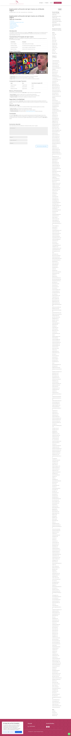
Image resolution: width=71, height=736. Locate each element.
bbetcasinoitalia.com (55, 118)
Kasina (53, 363)
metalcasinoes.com (55, 415)
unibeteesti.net (54, 651)
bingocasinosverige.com (56, 165)
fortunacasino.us (55, 285)
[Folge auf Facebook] (47, 727)
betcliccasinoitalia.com (56, 134)
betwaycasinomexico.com (56, 152)
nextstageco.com (55, 473)
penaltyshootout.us (55, 497)
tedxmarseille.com (55, 615)
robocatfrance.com (55, 545)
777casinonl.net (54, 78)
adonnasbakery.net (55, 93)
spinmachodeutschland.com (56, 586)
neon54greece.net (55, 463)
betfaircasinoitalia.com (56, 136)
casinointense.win (55, 211)
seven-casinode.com (55, 566)
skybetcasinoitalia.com (55, 567)
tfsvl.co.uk (53, 617)
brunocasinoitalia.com (55, 178)
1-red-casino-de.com (55, 60)
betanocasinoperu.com (56, 131)
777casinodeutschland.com (56, 76)
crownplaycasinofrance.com (56, 248)
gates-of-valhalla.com (55, 298)
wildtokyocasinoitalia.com (56, 679)
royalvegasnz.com (55, 560)
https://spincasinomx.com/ (30, 111)
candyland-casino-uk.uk (56, 184)
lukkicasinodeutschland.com (56, 400)
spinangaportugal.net (55, 582)
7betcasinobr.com (55, 81)
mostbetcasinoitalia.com (56, 435)
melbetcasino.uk (54, 412)
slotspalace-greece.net (55, 574)
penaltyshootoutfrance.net (56, 498)
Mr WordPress (54, 30)
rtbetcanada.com (55, 561)
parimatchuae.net (55, 495)
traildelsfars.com (55, 636)
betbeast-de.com (55, 133)
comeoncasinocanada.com (56, 233)
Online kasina (54, 483)
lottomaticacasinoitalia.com (56, 383)
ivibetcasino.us (54, 349)
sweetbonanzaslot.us (55, 611)
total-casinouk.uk (55, 627)
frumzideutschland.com (56, 292)
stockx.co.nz (54, 604)
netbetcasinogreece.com (56, 466)
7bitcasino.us (54, 82)
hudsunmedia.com (55, 327)
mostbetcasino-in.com (55, 433)
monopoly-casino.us (55, 429)
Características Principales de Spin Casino (17, 22)
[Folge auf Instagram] (49, 727)
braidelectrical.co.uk (55, 174)
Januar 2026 (54, 41)
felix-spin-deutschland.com (56, 279)
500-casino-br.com (55, 70)
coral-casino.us (54, 242)
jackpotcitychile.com (55, 351)
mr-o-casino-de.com (55, 439)
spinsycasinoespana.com (56, 591)
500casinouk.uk (54, 73)
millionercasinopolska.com (56, 422)
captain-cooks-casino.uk (56, 189)
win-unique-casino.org (55, 683)
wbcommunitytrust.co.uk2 (56, 673)
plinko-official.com (55, 520)
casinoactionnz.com (55, 199)
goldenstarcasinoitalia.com (56, 307)
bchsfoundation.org (55, 119)
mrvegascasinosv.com (55, 447)
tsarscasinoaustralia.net (56, 640)
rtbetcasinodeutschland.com (56, 563)
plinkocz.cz (54, 522)
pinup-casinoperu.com (56, 501)
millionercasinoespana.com (56, 418)
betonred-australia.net (56, 140)
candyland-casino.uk (55, 186)
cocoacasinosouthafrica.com (56, 230)
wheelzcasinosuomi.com (56, 674)
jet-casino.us (54, 354)
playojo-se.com (54, 514)
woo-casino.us (54, 692)
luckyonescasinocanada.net (56, 396)
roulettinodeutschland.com (56, 554)
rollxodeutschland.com (56, 551)
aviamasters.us (54, 107)
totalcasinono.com (55, 633)
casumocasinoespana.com (56, 214)
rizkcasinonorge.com (55, 542)
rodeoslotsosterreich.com (56, 549)
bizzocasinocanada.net (56, 166)
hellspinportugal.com (55, 315)
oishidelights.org (55, 479)
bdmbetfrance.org (55, 122)
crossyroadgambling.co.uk (56, 245)
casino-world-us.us (55, 198)
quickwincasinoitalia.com (56, 530)
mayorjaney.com (54, 410)
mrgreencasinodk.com (55, 442)
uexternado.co (54, 645)
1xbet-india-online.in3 (55, 61)
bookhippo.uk (54, 169)
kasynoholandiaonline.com (56, 364)
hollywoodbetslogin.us (55, 323)
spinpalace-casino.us (55, 589)
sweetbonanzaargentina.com (57, 609)
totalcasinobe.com (55, 628)
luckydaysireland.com (55, 389)
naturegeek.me (54, 458)
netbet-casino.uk (55, 464)
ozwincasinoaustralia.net (56, 488)
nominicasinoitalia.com (56, 474)
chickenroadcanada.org (56, 221)
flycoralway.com (54, 282)
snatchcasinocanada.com (56, 579)
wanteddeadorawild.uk (56, 670)
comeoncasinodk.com (55, 234)
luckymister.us (54, 390)
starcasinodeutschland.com (56, 596)
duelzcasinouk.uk (55, 265)
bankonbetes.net (55, 116)
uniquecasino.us (55, 657)
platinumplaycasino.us (56, 507)
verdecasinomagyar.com (56, 661)
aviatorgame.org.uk (55, 109)
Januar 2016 (54, 52)
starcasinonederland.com (56, 599)
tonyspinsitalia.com (55, 625)
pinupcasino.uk (54, 504)
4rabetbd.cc (54, 69)
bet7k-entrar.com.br (55, 127)
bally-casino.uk (54, 112)
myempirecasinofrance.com (56, 450)
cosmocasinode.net (55, 243)
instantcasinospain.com (56, 343)
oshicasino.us (54, 486)
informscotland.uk (55, 337)
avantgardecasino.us (55, 106)
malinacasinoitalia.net (55, 406)
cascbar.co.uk (54, 192)
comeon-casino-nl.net (55, 231)
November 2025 (54, 44)
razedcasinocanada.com (56, 535)
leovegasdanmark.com (55, 377)
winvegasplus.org (55, 689)
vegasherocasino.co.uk (55, 660)
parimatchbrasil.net (55, 492)
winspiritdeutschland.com (56, 688)
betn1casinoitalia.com (55, 137)
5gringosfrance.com (55, 75)
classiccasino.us (54, 227)
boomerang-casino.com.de (56, 171)
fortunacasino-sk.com (55, 283)
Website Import (13, 12)
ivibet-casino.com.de (55, 348)
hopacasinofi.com (55, 324)
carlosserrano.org (55, 190)
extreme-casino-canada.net (56, 271)
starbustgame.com (55, 595)
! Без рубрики (54, 57)
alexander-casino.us (55, 94)
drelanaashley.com (55, 264)
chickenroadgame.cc (55, 225)
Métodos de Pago (13, 27)
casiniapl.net (54, 195)
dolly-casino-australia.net (56, 255)
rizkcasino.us (54, 539)
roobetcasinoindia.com (56, 552)
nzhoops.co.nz (54, 476)
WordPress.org (54, 715)
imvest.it (53, 334)
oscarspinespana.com (55, 485)
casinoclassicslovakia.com (56, 202)
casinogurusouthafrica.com (56, 205)
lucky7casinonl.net (55, 386)
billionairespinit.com (55, 162)
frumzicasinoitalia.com (56, 291)
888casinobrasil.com (55, 84)
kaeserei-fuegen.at (55, 358)
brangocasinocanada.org (56, 175)
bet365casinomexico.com (56, 124)
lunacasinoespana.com (56, 402)
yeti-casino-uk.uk (55, 695)
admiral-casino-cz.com (55, 88)
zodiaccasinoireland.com (56, 702)
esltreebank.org (54, 270)
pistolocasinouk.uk (55, 506)
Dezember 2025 (54, 43)
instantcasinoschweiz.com (56, 342)
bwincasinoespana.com (56, 180)
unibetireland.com (55, 654)
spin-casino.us (54, 580)
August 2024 (54, 49)
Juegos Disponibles (13, 23)
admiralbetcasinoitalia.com (56, 91)
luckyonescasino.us (55, 392)
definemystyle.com (55, 254)
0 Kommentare (30, 12)
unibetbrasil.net (54, 649)
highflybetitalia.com (55, 318)
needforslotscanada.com (56, 460)
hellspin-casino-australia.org (56, 314)
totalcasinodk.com (55, 630)
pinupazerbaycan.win (55, 503)
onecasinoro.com (55, 482)
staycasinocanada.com (55, 601)
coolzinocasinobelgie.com (56, 239)
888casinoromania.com (56, 87)
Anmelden (53, 711)
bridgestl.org (54, 177)
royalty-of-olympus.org (55, 558)
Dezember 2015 (54, 53)
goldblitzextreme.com (55, 301)
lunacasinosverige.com (56, 403)
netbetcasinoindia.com (56, 467)
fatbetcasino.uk (54, 276)
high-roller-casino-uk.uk (56, 317)
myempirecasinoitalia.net (56, 451)
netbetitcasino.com (55, 470)
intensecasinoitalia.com (56, 345)
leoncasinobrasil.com (55, 376)
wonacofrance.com (55, 691)
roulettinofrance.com (55, 555)
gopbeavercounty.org (55, 308)
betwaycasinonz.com (55, 156)
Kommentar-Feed (55, 714)
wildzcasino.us (54, 680)
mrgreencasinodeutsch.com (56, 441)
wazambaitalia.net (55, 671)
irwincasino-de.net (55, 346)
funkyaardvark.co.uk (55, 297)
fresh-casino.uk (54, 288)
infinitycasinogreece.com (56, 336)
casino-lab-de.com (55, 196)
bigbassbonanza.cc (55, 159)
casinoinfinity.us (54, 208)
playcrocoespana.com (55, 511)
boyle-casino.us (54, 172)
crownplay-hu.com (55, 246)
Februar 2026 (54, 40)
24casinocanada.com (55, 66)
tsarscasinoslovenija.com (56, 643)
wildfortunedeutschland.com (57, 677)
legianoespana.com (55, 374)
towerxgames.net (55, 634)
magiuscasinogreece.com (56, 405)
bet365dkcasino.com (55, 125)
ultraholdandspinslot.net (56, 646)
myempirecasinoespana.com (56, 448)
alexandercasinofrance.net (56, 96)
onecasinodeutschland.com (56, 480)
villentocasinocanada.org (56, 664)
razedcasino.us (54, 533)
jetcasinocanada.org (55, 355)
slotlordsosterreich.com (56, 573)
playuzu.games (54, 519)
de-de (53, 252)
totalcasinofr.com (55, 631)
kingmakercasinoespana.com (57, 371)
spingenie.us (54, 585)
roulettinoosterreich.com (56, 557)
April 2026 (53, 37)
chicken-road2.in (55, 217)
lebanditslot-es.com (55, 373)
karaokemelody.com (55, 361)
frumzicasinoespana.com (56, 289)
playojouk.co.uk (54, 517)
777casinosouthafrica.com (56, 79)
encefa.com (54, 268)
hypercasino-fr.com (55, 330)
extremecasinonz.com (55, 273)
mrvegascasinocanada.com (56, 445)
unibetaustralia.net (55, 648)
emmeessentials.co (55, 267)
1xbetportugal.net (55, 63)
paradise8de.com (55, 489)
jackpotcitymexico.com (55, 352)
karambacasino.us (55, 360)
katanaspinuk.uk (54, 366)
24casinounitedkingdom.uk (56, 67)
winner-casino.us (55, 685)
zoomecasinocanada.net (56, 707)
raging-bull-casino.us (55, 532)
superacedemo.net (55, 605)
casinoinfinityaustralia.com (56, 209)
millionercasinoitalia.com (56, 421)
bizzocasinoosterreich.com (56, 168)
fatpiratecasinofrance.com (56, 277)
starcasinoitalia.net (55, 598)
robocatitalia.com (55, 546)
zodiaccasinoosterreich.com (56, 705)
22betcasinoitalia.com (55, 64)
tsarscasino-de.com (55, 639)
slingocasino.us (54, 571)
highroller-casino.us (55, 320)
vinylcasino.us (54, 667)
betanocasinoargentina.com (56, 130)
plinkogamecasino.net (55, 523)
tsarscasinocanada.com (56, 642)
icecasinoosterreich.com (56, 333)
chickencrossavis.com (55, 218)
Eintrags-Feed (54, 712)
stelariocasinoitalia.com (56, 602)
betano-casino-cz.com (55, 128)
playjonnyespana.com (55, 513)
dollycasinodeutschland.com (56, 258)
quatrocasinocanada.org (56, 529)
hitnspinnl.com (54, 321)
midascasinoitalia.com (55, 416)
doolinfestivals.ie (55, 261)
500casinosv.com (55, 72)
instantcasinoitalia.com (56, 340)
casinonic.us (54, 212)
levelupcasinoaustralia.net (56, 379)
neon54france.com (55, 461)
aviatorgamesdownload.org (56, 110)
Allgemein (53, 97)
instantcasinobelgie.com (56, 339)
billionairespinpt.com (55, 163)
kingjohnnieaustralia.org (56, 367)
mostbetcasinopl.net (55, 438)
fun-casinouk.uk (54, 294)
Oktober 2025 (54, 46)
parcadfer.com (54, 491)
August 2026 (54, 34)
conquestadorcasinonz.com (56, 237)
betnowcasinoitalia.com (56, 139)
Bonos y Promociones (13, 24)
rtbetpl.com (54, 564)
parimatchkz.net (54, 494)
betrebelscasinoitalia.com (56, 143)
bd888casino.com (55, 121)
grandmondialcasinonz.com (56, 312)
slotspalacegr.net (55, 576)
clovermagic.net (54, 228)
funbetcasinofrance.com (56, 295)
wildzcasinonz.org (55, 682)
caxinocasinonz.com (55, 215)
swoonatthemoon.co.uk (56, 614)
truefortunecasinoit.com (56, 637)
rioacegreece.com (55, 536)
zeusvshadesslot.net (55, 701)
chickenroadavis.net (55, 220)
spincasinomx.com (24, 12)
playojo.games (54, 516)
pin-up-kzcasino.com (55, 500)
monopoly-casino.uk (55, 428)
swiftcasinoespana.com (56, 612)
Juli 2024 (53, 50)
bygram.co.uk (54, 181)
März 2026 (54, 38)
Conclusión (12, 28)
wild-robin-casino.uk (55, 676)
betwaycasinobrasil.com (56, 149)
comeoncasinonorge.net (56, 236)
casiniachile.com (55, 193)
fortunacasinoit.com (55, 286)
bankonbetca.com (55, 115)
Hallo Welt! (59, 30)
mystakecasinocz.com (55, 454)
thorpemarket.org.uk (55, 621)
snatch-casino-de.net (55, 577)
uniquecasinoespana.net (56, 658)
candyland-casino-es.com (56, 183)
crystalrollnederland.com (56, 249)
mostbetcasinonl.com (55, 436)
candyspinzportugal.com (56, 187)
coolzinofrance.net (55, 240)
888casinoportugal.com (56, 85)
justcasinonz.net (54, 357)
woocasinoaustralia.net (56, 694)
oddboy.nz (54, 477)
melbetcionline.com (55, 413)
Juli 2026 (53, 35)
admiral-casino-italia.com (56, 90)
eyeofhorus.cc (54, 274)
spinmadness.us (54, 588)
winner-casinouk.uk (55, 686)
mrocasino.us (54, 444)
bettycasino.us (54, 146)
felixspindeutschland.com (56, 280)
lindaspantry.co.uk (55, 380)
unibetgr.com (54, 652)
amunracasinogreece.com (56, 103)
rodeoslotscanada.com (55, 548)
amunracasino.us (55, 100)
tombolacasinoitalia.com (56, 624)
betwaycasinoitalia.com (56, 150)
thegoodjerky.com (55, 618)
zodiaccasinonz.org (55, 704)
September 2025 (54, 47)
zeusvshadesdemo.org (55, 699)
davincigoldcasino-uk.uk (56, 251)
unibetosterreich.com (55, 655)
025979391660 (32, 726)
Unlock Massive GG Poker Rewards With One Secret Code (56, 25)
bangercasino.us (55, 113)
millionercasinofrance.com (56, 419)
